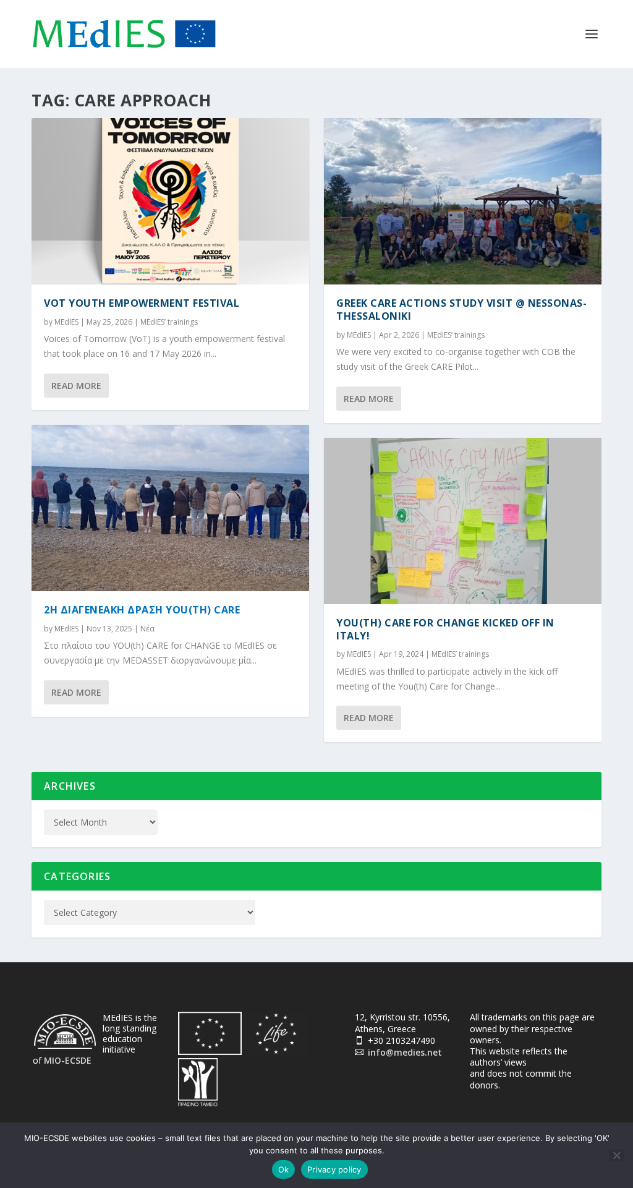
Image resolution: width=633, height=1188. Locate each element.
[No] (616, 1155)
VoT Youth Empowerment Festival (141, 303)
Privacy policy (334, 1169)
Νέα (147, 628)
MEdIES (66, 322)
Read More (76, 385)
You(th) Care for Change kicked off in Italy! (445, 629)
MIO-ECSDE (67, 1060)
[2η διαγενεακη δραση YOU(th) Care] (170, 508)
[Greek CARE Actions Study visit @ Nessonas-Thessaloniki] (462, 201)
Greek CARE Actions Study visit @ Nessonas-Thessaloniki (461, 309)
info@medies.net (405, 1052)
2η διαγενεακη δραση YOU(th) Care (142, 610)
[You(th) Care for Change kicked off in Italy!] (462, 521)
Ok (283, 1169)
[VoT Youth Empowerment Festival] (170, 201)
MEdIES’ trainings (169, 322)
